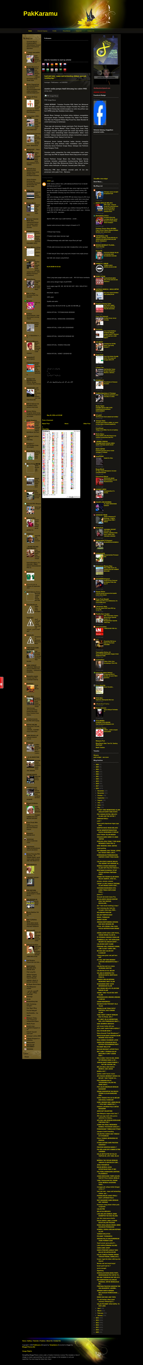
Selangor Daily (100, 421)
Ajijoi (28, 477)
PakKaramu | (37, 1345)
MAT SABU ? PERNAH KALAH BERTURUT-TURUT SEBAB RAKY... (106, 1053)
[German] (53, 65)
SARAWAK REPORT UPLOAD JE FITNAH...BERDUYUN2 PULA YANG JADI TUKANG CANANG (110, 533)
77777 (49, 181)
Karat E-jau (30, 572)
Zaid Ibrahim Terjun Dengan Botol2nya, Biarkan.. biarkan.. (109, 371)
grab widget (97, 757)
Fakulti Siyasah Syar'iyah (32, 1032)
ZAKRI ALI (30, 534)
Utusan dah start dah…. (34, 962)
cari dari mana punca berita (106, 1218)
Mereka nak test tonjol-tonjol (106, 1263)
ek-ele (28, 999)
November (100, 793)
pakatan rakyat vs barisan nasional (32, 981)
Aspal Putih (99, 355)
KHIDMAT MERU (101, 489)
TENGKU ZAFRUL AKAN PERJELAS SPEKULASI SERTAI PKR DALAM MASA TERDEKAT (107, 239)
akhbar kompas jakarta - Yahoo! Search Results (32, 976)
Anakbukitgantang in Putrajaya (106, 393)
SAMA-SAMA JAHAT (103, 1248)
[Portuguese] (48, 71)
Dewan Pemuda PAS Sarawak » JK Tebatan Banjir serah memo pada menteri (33, 856)
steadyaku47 (31, 357)
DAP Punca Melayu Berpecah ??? (38, 59)
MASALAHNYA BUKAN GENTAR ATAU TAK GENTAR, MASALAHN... (107, 901)
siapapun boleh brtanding (105, 1131)
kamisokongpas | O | (33, 562)
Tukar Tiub (30, 190)
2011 (97, 1327)
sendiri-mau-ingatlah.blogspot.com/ (33, 1027)
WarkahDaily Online (102, 215)
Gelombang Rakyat (102, 476)
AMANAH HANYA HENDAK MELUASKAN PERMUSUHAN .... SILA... (108, 1293)
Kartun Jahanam (101, 708)
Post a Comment (47, 420)
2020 (97, 779)
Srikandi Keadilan (32, 945)
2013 (97, 1322)
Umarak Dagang (42, 31)
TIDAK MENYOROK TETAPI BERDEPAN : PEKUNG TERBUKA (33, 924)
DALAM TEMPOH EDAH (104, 915)
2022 (97, 774)
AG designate (31, 359)
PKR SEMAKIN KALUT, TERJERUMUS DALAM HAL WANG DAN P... (106, 1082)
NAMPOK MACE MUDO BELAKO (107, 828)
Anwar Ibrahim (31, 179)
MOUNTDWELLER (32, 388)
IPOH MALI (99, 698)
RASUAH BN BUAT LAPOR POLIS (108, 1049)
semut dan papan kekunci (104, 672)
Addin (29, 1015)
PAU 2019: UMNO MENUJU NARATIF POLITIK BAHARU (109, 307)
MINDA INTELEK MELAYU (104, 203)
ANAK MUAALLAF (32, 735)
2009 (97, 1332)
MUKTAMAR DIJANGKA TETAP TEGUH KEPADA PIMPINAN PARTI (107, 872)
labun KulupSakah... (33, 323)
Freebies (43, 1341)
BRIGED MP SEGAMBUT (30, 1045)
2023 (97, 772)
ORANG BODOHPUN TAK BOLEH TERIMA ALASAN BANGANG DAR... (107, 1093)
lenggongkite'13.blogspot (104, 540)
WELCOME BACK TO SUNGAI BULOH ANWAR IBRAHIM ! (111, 569)
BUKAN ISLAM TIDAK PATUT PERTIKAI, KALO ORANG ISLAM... (106, 1010)
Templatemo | (54, 1345)
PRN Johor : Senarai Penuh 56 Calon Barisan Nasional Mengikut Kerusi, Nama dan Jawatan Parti (111, 208)
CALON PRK (101, 1209)
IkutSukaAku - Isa (32, 1013)
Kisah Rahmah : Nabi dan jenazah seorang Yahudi (33, 317)
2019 (97, 781)
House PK (99, 251)
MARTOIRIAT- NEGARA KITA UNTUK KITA (31, 967)
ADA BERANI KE (32, 899)
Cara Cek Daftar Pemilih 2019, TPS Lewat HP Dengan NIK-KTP (111, 358)
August (99, 800)
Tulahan (29, 314)
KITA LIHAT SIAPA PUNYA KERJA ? (108, 1028)
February (100, 1313)
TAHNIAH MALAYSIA (103, 1234)
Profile (54, 31)
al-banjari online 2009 (34, 1036)
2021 (97, 776)
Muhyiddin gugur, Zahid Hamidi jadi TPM (37, 597)
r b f (97, 639)
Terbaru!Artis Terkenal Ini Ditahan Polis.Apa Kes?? (110, 582)
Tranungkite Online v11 (103, 652)
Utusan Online (100, 591)
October (100, 795)
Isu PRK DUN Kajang (33, 720)
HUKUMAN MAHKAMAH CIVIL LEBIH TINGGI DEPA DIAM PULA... (106, 890)
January (100, 1315)
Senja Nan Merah (37, 687)
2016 (97, 788)
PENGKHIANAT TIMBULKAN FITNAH (108, 1129)
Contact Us (91, 31)
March (99, 1311)
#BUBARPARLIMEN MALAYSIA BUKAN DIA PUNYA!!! (111, 279)
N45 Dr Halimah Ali (33, 404)
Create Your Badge (98, 126)
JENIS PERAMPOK (103, 1165)
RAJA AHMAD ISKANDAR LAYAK (107, 1040)
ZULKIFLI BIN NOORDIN (103, 502)
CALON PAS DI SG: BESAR (106, 970)
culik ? (99, 821)
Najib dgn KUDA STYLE (37, 778)
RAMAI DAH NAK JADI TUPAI (106, 1297)
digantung (100, 1270)
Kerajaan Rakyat (32, 491)
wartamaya (30, 839)
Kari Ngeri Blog (32, 1008)
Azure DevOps (100, 247)
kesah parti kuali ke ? (104, 1266)
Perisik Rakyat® (32, 1010)
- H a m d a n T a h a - (103, 704)
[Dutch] (66, 65)
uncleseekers (100, 659)
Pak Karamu (97, 99)
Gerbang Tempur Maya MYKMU (106, 228)
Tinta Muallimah (32, 605)
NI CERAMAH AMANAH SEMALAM (108, 937)
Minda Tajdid (100, 406)
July (99, 802)
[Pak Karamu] (100, 124)
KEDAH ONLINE (32, 725)
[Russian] (44, 71)
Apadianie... (30, 683)
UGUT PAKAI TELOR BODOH (106, 834)
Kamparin (30, 833)
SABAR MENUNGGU (103, 1001)
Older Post (86, 423)
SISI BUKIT (99, 342)
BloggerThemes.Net (28, 1347)
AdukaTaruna (31, 279)
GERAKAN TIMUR (101, 515)
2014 (97, 1320)
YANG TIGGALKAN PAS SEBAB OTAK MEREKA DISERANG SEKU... (107, 1182)
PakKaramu (40, 13)
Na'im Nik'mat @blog (33, 247)
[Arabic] (61, 71)
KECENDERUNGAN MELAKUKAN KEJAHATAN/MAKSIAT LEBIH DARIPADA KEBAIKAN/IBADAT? (33, 89)
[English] (44, 65)
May (98, 807)
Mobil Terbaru (100, 747)
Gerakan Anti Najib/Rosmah (31, 379)
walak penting (101, 848)
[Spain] (57, 65)
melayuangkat (100, 553)
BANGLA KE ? (101, 1071)
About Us (79, 31)
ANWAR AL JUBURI (102, 263)
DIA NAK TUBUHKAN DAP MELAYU (108, 1277)
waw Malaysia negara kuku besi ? (108, 1113)
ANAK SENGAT (31, 665)
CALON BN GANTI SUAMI (105, 944)
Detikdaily (30, 1049)
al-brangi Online (101, 728)
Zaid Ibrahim (31, 960)
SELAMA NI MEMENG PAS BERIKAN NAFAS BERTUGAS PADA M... (107, 975)
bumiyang (99, 329)
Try (28, 915)
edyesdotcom (31, 260)
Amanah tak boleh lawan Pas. (106, 897)
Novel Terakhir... (108, 687)
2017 (97, 786)
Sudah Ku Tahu (108, 458)
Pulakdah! (30, 743)
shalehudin (30, 635)
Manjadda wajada (32, 676)
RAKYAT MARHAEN (33, 363)
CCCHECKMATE (32, 774)
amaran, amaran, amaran (105, 881)
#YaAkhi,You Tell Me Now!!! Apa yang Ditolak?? (110, 345)
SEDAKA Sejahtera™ (33, 231)
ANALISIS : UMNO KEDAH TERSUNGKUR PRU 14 (34, 566)
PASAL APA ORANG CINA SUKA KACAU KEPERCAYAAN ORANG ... (108, 928)
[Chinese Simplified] (66, 71)
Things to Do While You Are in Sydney (107, 430)
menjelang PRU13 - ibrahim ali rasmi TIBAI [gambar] (110, 676)
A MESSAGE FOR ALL (110, 628)
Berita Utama (100, 434)
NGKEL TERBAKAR (103, 917)
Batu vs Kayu (31, 293)
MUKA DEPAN (100, 449)
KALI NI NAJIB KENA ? (104, 1031)
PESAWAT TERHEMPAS (104, 1236)
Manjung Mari (31, 518)
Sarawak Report (32, 41)
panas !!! (99, 894)
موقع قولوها (30, 617)
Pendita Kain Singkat (102, 614)
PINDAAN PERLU (102, 818)
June (99, 805)
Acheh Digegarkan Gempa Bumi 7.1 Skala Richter (33, 893)
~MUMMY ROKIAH (102, 441)
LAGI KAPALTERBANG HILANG (107, 1245)
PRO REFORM (31, 890)
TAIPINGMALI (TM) (102, 236)
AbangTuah (99, 528)
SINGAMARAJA (32, 865)
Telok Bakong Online (33, 592)
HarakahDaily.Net (32, 1001)
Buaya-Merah (100, 469)
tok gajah (99, 415)
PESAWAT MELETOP (104, 1047)
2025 (97, 767)
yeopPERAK (100, 456)
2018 (97, 783)
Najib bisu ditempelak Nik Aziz (105, 700)
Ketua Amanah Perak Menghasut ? (108, 1033)
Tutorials (36, 1341)
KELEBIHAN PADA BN (104, 912)
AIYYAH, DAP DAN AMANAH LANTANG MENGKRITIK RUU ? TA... (107, 962)
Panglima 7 (30, 444)
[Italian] (61, 65)
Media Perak (31, 1024)
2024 (97, 769)
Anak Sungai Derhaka (34, 133)
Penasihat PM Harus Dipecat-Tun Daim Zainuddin (110, 642)
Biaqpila (29, 301)
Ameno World (31, 203)
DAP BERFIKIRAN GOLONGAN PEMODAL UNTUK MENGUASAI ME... (108, 1282)
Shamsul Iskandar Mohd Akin (32, 219)
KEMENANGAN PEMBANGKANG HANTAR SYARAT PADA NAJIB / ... (108, 857)
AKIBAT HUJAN (102, 919)
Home (30, 31)
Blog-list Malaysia (32, 341)
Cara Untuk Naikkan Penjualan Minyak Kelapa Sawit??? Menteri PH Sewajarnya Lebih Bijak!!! (111, 334)
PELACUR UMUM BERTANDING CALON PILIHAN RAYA (110, 480)
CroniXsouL (100, 428)
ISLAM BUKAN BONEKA (111, 542)
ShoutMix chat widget (101, 178)
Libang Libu (100, 367)
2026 (97, 764)
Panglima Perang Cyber (103, 303)
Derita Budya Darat (37, 903)
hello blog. (30, 439)
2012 (97, 1325)
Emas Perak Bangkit (102, 599)
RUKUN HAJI (31, 835)
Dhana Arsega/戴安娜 (33, 464)
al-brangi (29, 996)
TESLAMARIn (100, 720)
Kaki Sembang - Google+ (32, 1005)
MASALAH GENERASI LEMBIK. (37, 252)
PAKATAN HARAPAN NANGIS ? (107, 1147)
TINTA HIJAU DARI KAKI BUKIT (33, 648)
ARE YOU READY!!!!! (33, 860)
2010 (97, 1330)
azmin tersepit (101, 1268)
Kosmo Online (31, 411)
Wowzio (96, 755)
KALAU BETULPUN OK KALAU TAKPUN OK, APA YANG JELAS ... (108, 1156)
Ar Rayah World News (34, 984)
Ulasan (26, 1057)
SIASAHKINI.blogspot (103, 579)
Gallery (29, 1341)
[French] (48, 65)
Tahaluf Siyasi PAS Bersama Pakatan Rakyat (32, 827)
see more (106, 757)
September (101, 798)
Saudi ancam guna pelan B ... (106, 1243)
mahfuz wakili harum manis (106, 1074)
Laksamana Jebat (101, 606)
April (99, 1308)
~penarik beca (31, 169)
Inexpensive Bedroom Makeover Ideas (38, 640)
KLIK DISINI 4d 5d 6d (54, 266)
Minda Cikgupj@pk (33, 84)
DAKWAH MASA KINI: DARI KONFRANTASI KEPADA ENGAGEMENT (104, 409)
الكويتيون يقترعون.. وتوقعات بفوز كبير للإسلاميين (32, 992)
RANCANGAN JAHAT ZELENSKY (38, 195)
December (100, 791)
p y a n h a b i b (32, 584)
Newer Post (46, 423)
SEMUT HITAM (100, 276)
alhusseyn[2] (31, 930)
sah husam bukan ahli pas (105, 1026)
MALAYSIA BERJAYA (104, 1211)
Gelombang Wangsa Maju (104, 566)
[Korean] (57, 71)
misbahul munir (32, 787)
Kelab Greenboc (32, 420)
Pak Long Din (31, 972)
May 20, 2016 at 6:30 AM (54, 415)
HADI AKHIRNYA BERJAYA (105, 1024)
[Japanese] (53, 71)
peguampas (30, 846)
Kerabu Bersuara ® (33, 67)
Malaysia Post (100, 741)
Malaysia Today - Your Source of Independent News (33, 1019)
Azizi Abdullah (100, 685)
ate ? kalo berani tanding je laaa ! (108, 905)
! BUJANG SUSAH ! (33, 877)
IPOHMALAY (100, 380)
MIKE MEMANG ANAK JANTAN (107, 846)
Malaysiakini (31, 1042)
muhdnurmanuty (32, 719)
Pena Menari (66, 31)
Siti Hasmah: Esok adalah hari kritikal (107, 417)
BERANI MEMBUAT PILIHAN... (105, 245)
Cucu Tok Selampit (102, 316)
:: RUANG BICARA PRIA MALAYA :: (32, 547)
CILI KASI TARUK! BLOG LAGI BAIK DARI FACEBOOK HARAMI (111, 254)
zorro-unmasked (101, 627)
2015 (97, 1318)
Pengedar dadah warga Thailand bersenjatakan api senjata (34, 414)
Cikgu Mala (30, 696)
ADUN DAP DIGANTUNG (104, 1111)
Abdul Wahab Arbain (33, 451)
